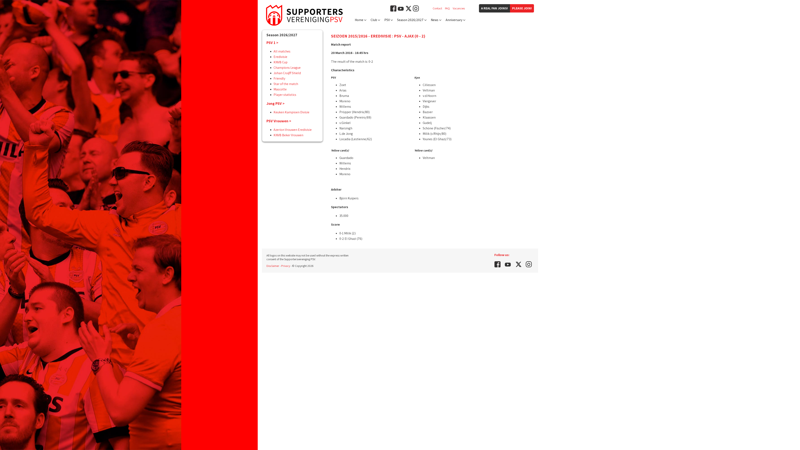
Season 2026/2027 (410, 20)
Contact (437, 8)
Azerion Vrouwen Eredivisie (293, 130)
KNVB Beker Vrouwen (288, 135)
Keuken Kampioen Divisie (291, 112)
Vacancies (459, 8)
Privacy (285, 266)
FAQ (447, 8)
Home (359, 20)
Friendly (279, 78)
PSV (387, 20)
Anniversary (454, 20)
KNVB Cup (281, 62)
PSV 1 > (272, 42)
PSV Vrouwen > (278, 121)
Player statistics (285, 94)
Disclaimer (272, 266)
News (434, 20)
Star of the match (286, 84)
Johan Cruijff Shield (287, 73)
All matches (282, 51)
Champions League (287, 67)
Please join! (522, 8)
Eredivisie (280, 57)
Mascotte (280, 89)
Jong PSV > (275, 103)
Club (374, 20)
